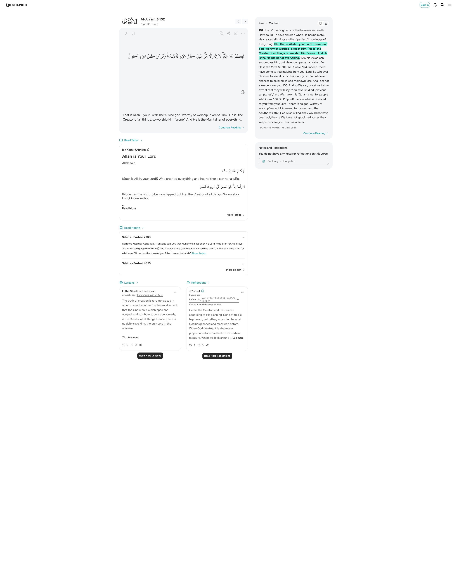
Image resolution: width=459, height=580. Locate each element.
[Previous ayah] (238, 21)
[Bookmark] (133, 33)
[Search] (442, 4)
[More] (243, 33)
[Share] (228, 33)
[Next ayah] (245, 21)
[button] (239, 56)
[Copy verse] (221, 33)
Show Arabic (198, 253)
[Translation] (325, 23)
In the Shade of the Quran (138, 291)
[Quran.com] (16, 5)
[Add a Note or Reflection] (236, 33)
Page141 (145, 24)
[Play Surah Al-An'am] (126, 33)
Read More (129, 208)
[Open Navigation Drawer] (449, 4)
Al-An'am (148, 19)
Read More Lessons (150, 355)
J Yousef (194, 291)
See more (132, 337)
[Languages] (435, 4)
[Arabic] (320, 23)
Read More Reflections (217, 355)
